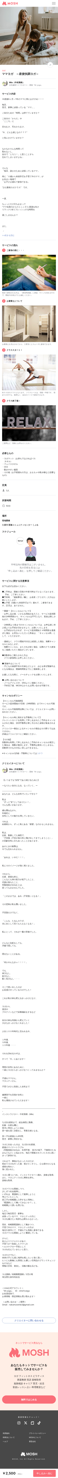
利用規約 (6, 1433)
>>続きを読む (8, 235)
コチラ (40, 753)
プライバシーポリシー (37, 1433)
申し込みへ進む (44, 1473)
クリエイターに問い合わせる (29, 1320)
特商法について (9, 1437)
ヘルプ (5, 1441)
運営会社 (32, 1441)
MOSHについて (35, 1437)
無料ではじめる (29, 1399)
